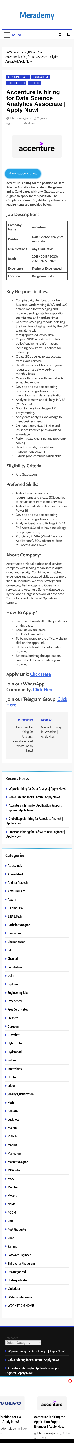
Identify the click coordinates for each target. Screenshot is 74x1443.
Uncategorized (17, 1272)
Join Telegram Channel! (24, 173)
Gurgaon (13, 1026)
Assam (12, 899)
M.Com (12, 1128)
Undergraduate (17, 1280)
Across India (15, 865)
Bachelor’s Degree (19, 925)
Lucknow (13, 1119)
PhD (10, 1221)
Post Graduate (17, 1229)
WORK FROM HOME (21, 1305)
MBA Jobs (14, 1170)
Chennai (13, 958)
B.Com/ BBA (15, 908)
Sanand (12, 1246)
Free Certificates (18, 1009)
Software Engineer (19, 1255)
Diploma (13, 984)
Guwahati (14, 1035)
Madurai (13, 1145)
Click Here (40, 674)
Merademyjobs (20, 118)
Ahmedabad (15, 874)
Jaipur (11, 1085)
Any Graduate (18, 77)
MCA (11, 1179)
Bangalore (41, 77)
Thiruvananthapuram (21, 1263)
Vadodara (14, 1289)
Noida (11, 1204)
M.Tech (12, 1136)
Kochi (11, 1102)
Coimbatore (15, 967)
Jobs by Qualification (21, 1094)
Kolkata (13, 1111)
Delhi (11, 976)
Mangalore (14, 1153)
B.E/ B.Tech (15, 916)
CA (9, 950)
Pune (11, 1238)
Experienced (16, 83)
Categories (11, 1338)
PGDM (12, 1212)
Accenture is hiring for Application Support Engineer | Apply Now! (49, 1421)
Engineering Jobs (18, 992)
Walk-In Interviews (20, 1297)
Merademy (37, 15)
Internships (15, 1069)
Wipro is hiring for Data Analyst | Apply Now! (37, 788)
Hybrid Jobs (15, 1043)
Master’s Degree (18, 1162)
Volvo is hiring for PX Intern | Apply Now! (34, 797)
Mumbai (13, 1187)
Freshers (13, 1018)
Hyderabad (15, 1052)
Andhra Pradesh (18, 882)
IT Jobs (35, 83)
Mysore (12, 1195)
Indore (12, 1060)
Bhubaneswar (16, 942)
